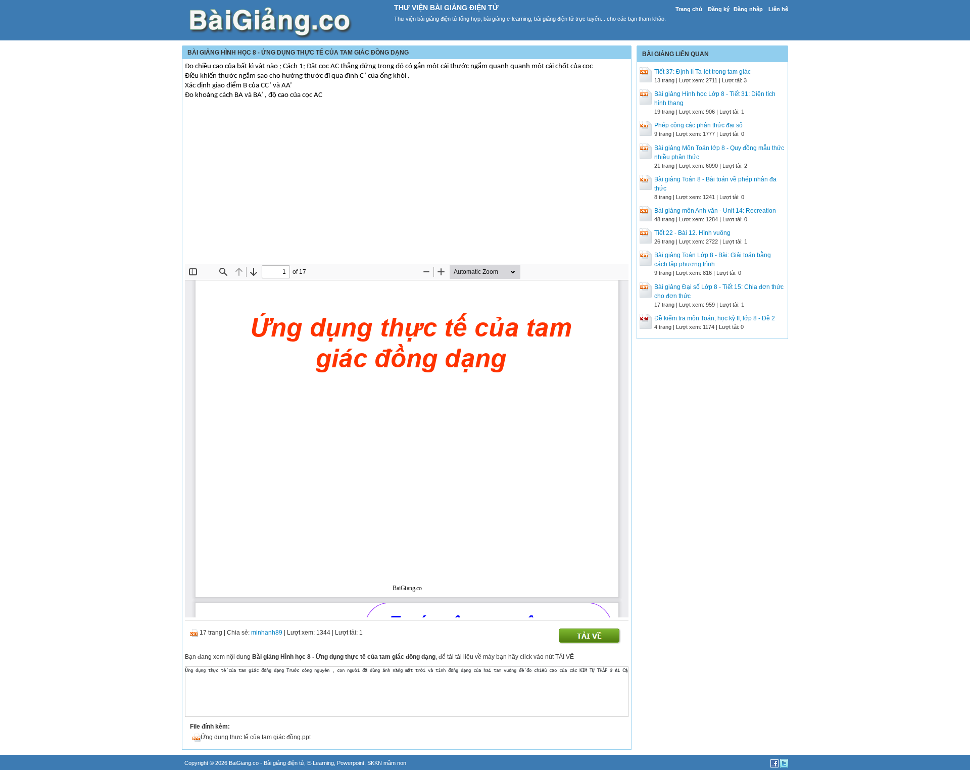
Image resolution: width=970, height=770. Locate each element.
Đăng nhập (748, 9)
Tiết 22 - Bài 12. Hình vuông (692, 232)
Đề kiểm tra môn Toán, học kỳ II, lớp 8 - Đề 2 (714, 318)
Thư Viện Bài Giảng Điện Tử (446, 8)
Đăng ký (719, 9)
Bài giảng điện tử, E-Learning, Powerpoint (314, 763)
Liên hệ (778, 9)
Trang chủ (688, 9)
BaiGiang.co (244, 763)
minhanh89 (266, 632)
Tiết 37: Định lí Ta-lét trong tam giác (702, 71)
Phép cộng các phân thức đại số (698, 125)
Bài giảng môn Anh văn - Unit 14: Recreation (715, 210)
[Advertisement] (406, 188)
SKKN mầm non (386, 763)
